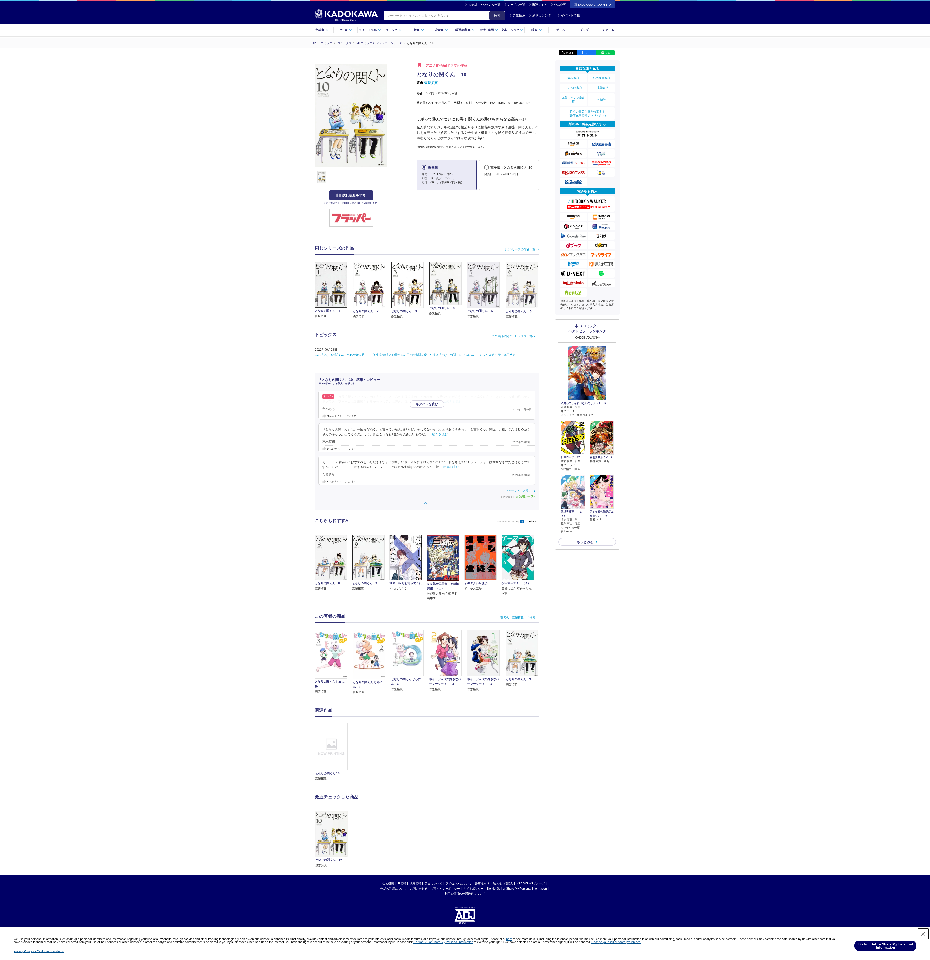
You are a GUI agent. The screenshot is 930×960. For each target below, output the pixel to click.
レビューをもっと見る (517, 490)
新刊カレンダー (543, 15)
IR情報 (401, 883)
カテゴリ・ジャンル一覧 (484, 4)
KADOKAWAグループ (531, 883)
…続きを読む (452, 401)
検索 (497, 15)
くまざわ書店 (573, 88)
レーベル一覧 (516, 4)
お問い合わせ (418, 888)
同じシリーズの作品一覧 (519, 249)
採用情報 (415, 883)
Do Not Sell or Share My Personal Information (517, 888)
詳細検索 (519, 15)
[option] (334, 752)
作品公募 (560, 4)
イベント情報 (570, 15)
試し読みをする (354, 195)
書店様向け (482, 883)
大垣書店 (573, 78)
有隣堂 (601, 99)
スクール (608, 30)
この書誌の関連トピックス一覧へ (513, 336)
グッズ (584, 30)
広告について (433, 883)
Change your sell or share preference (616, 942)
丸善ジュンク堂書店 (573, 99)
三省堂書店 (601, 88)
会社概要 (388, 883)
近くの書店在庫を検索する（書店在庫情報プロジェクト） (587, 113)
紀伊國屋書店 (601, 78)
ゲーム (560, 30)
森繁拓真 (431, 83)
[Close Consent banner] (923, 934)
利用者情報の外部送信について (465, 893)
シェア (589, 52)
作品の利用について (393, 888)
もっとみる (585, 542)
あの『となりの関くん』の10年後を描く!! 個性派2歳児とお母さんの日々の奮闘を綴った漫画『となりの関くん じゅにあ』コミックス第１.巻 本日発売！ (416, 355)
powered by (508, 496)
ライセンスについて (458, 883)
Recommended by (508, 521)
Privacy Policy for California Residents (39, 951)
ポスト (570, 52)
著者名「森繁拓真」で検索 (517, 617)
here (509, 939)
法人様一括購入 (503, 883)
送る (607, 52)
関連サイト (539, 4)
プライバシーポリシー (445, 888)
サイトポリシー (473, 888)
